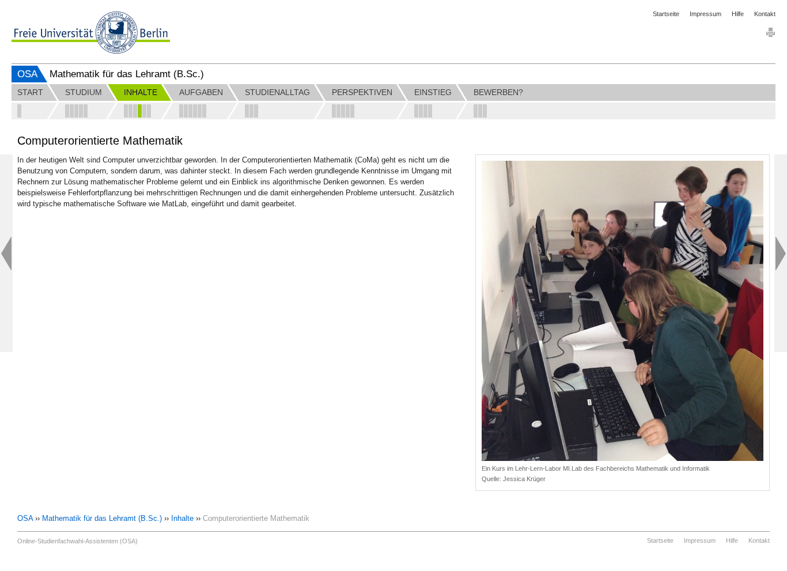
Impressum (705, 13)
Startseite (666, 13)
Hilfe (738, 13)
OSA (27, 74)
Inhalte (182, 518)
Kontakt (764, 13)
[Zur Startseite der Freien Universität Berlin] (91, 33)
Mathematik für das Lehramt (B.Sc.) (102, 518)
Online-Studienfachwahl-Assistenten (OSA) (77, 541)
